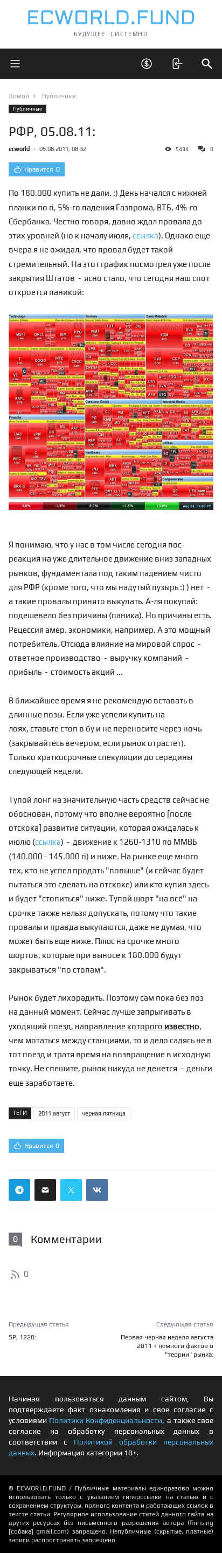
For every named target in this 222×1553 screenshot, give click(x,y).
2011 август (54, 1113)
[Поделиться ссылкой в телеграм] (19, 1190)
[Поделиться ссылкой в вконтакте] (97, 1190)
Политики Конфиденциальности (105, 1420)
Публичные (27, 109)
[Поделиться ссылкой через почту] (45, 1190)
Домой (19, 96)
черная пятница (104, 1113)
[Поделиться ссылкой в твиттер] (71, 1190)
